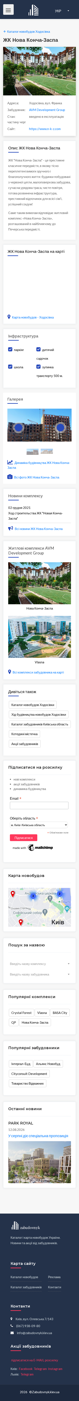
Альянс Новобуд (48, 1064)
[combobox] (39, 963)
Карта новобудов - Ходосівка (33, 317)
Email (15, 798)
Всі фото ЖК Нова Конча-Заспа (36, 477)
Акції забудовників (24, 744)
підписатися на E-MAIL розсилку (34, 1360)
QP (13, 1022)
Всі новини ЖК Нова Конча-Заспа (39, 529)
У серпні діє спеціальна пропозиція (38, 1135)
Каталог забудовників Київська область (39, 724)
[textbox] (39, 963)
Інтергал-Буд (20, 1064)
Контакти (54, 1287)
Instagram (55, 1369)
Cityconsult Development (29, 1074)
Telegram (40, 1369)
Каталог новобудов (24, 1277)
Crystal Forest (21, 1013)
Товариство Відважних (27, 1083)
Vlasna (42, 1013)
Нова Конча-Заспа (35, 1022)
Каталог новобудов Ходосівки (32, 705)
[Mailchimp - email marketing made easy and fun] (33, 847)
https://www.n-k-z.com (45, 129)
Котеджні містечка (24, 734)
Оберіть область (24, 818)
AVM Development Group (47, 110)
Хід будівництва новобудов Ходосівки (38, 714)
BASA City (60, 1013)
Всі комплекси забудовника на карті (38, 672)
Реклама (54, 1277)
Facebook (25, 1369)
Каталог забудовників (26, 1287)
